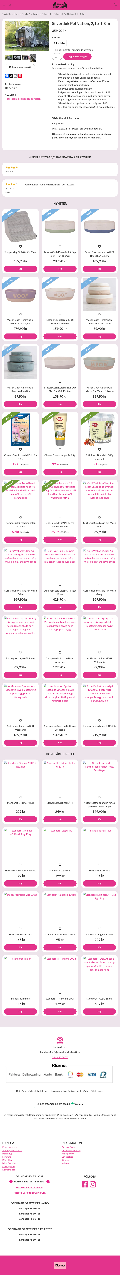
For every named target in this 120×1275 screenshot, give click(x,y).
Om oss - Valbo (69, 1147)
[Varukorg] (115, 4)
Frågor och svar (10, 1147)
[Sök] (9, 5)
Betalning (7, 1153)
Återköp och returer (12, 1150)
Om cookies (67, 1156)
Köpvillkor (7, 1160)
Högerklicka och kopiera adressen (23, 98)
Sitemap (65, 1160)
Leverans (6, 1156)
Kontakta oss (8, 1169)
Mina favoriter (9, 1163)
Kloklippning (8, 1166)
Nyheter (66, 1163)
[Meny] (4, 4)
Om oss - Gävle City (71, 1150)
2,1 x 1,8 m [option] (59, 42)
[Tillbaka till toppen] (113, 1270)
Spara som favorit (21, 67)
